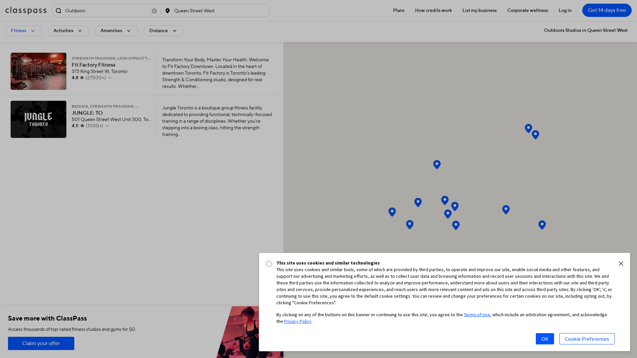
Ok (544, 338)
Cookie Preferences (587, 338)
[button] (621, 263)
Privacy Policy (298, 321)
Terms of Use (477, 315)
